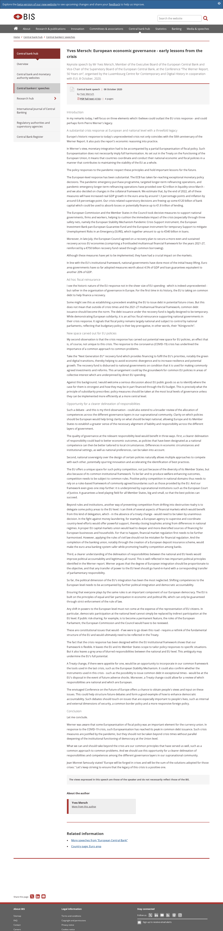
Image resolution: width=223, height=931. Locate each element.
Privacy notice (68, 925)
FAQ (15, 920)
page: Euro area (86, 846)
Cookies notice (68, 929)
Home (17, 37)
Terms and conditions (71, 916)
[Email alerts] (139, 922)
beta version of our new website (37, 4)
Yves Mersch (87, 94)
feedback (114, 4)
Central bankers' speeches (60, 37)
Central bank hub (33, 37)
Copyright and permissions (74, 920)
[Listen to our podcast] (174, 915)
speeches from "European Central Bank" (99, 840)
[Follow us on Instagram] (180, 915)
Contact (17, 925)
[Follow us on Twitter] (150, 915)
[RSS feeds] (168, 915)
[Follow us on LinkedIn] (156, 915)
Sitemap (17, 916)
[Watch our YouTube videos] (162, 915)
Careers (17, 929)
